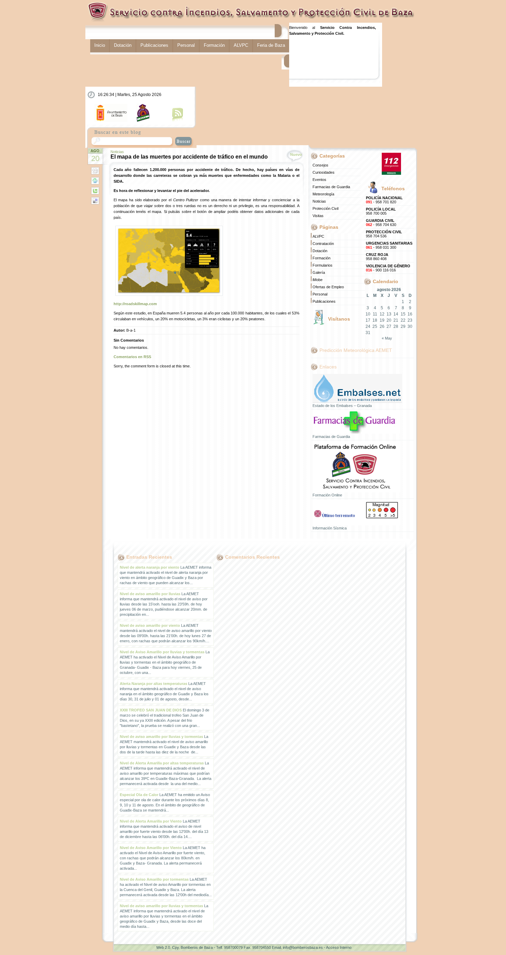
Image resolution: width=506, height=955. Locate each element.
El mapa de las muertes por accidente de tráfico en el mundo (189, 157)
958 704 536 (384, 234)
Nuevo (296, 154)
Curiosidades (324, 172)
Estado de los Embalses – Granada (342, 406)
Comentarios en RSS (132, 357)
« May (387, 338)
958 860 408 (377, 257)
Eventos (319, 180)
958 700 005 (381, 211)
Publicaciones (154, 45)
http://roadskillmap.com (135, 304)
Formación (214, 45)
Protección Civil (325, 208)
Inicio (99, 45)
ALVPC (241, 45)
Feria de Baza (271, 45)
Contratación (323, 244)
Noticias (117, 152)
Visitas (318, 216)
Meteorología (323, 194)
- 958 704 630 (381, 222)
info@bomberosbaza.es (303, 947)
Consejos (320, 165)
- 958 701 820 (384, 200)
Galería (319, 272)
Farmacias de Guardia (331, 187)
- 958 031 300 (389, 245)
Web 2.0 (163, 947)
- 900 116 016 (388, 268)
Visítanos (339, 319)
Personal (186, 45)
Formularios (323, 265)
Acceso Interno (338, 947)
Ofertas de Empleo (328, 287)
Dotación (122, 45)
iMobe (318, 280)
